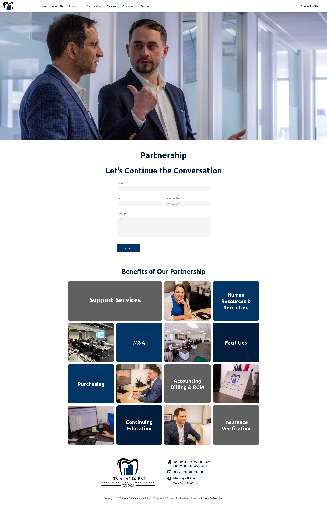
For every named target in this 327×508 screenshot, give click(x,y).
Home (42, 6)
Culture (145, 6)
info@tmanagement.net (189, 472)
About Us (57, 6)
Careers (111, 6)
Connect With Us (311, 6)
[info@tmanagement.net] (169, 472)
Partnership (94, 6)
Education (128, 6)
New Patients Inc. (133, 498)
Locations (75, 6)
